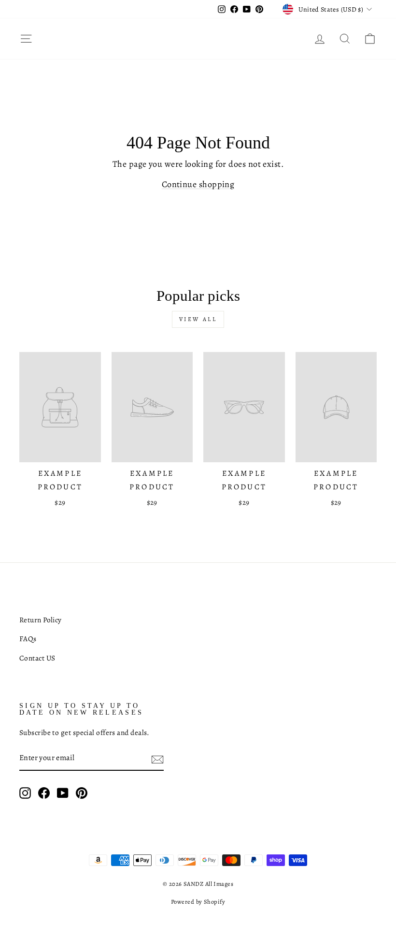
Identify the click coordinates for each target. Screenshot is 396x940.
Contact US (37, 658)
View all (198, 319)
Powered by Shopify (198, 901)
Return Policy (40, 620)
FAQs (28, 638)
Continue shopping (198, 184)
